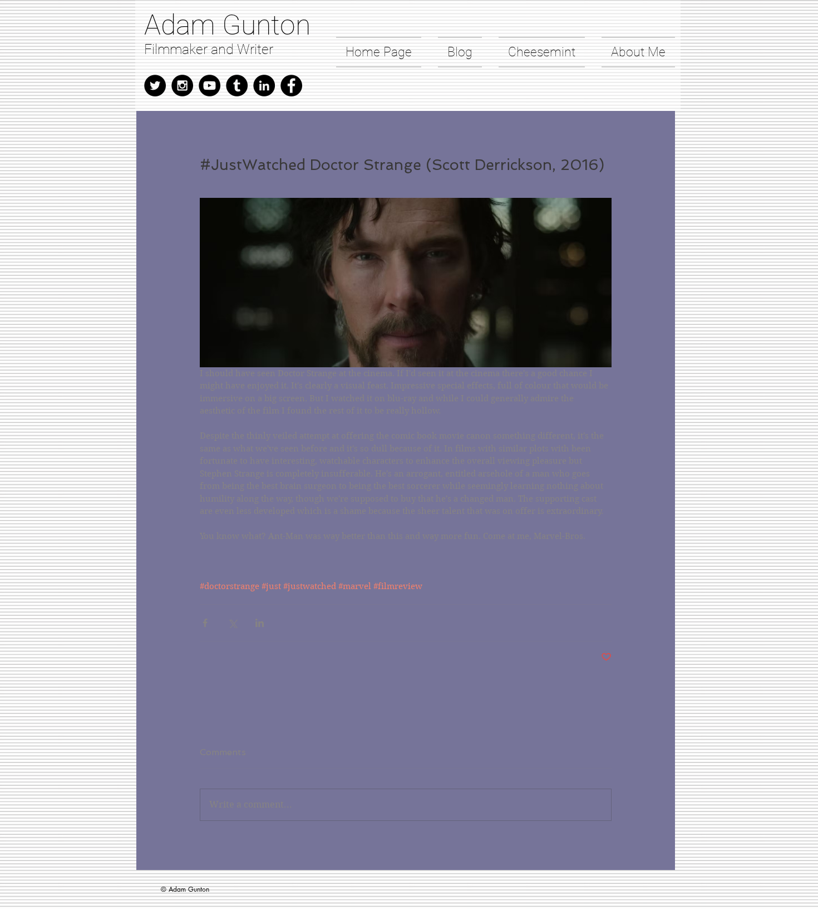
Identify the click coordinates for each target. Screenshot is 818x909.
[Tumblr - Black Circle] (237, 85)
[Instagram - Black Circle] (182, 85)
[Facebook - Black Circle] (291, 85)
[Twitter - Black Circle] (155, 85)
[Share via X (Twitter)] (232, 623)
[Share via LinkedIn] (259, 623)
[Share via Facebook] (205, 623)
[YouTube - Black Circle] (209, 85)
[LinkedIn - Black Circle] (264, 85)
